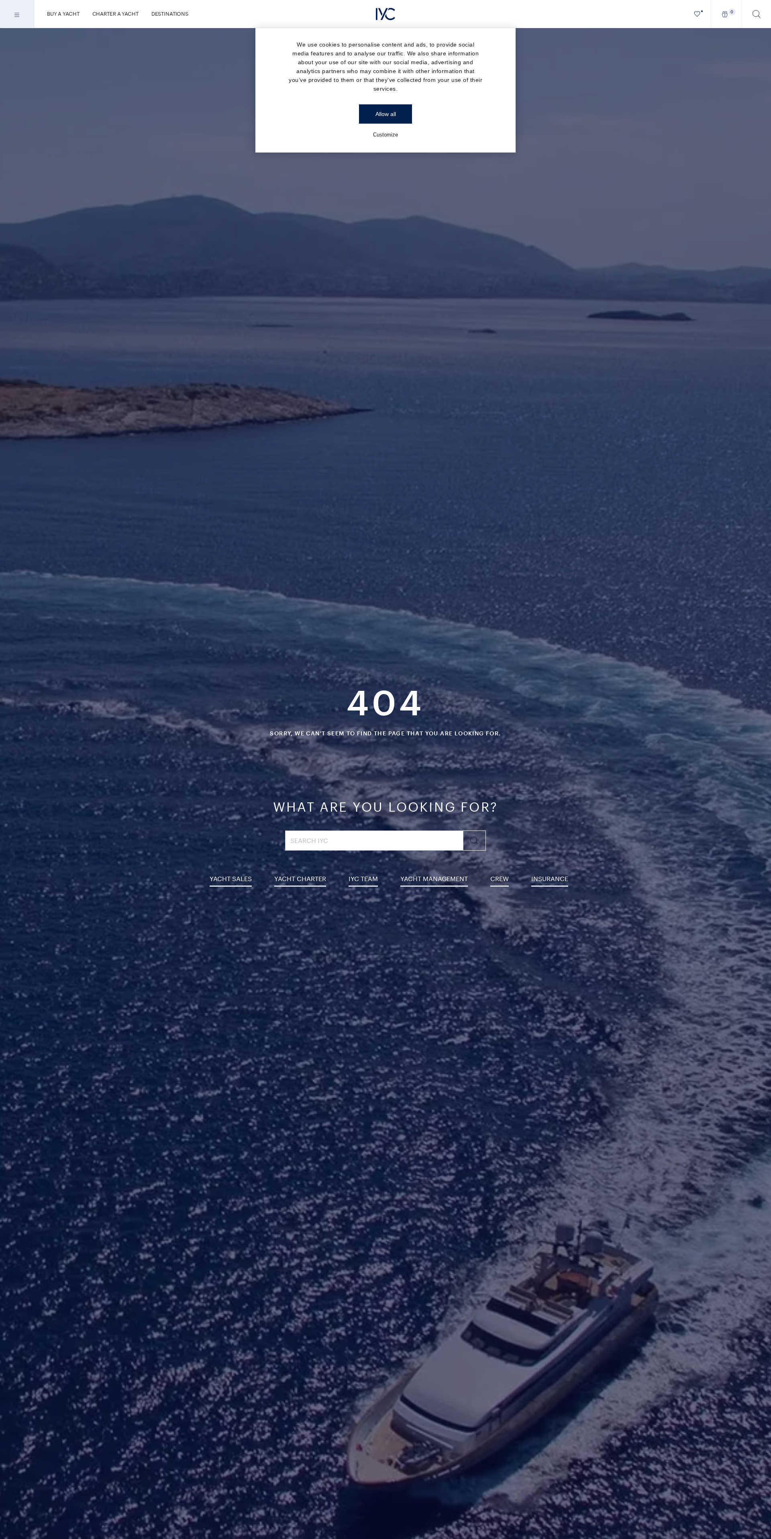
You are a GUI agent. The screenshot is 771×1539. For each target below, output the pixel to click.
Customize (385, 135)
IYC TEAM (363, 878)
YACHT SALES (231, 878)
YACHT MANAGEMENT (434, 878)
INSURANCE (549, 878)
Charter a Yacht (115, 13)
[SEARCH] (756, 14)
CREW (499, 878)
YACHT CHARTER (300, 878)
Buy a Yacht (63, 13)
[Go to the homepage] (385, 14)
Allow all (385, 114)
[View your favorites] (697, 14)
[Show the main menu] (17, 14)
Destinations (169, 13)
